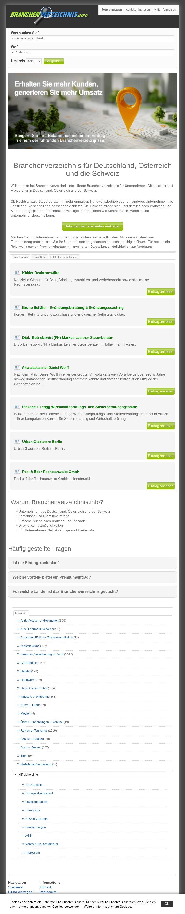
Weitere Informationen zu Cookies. (108, 906)
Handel (25, 671)
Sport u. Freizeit (31, 747)
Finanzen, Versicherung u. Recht (42, 654)
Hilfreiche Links (28, 774)
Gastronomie (29, 663)
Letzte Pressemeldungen (64, 257)
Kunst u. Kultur (30, 705)
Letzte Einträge (20, 257)
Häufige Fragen (35, 827)
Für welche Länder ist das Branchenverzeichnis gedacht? (65, 591)
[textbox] (92, 38)
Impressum (145, 9)
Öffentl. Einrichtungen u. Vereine (42, 722)
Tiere (24, 756)
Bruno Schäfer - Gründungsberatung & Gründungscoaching (73, 307)
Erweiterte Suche (36, 802)
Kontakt (131, 9)
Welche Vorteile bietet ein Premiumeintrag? (52, 577)
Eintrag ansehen (160, 292)
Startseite (15, 887)
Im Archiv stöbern (36, 818)
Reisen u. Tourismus (34, 730)
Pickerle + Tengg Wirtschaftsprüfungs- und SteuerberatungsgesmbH (80, 407)
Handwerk (27, 680)
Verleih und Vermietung (36, 764)
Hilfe (157, 9)
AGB (28, 835)
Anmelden (169, 9)
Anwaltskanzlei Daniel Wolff (45, 367)
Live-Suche (32, 810)
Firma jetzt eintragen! (39, 793)
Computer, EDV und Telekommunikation (47, 637)
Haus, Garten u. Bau (34, 688)
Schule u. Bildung (32, 739)
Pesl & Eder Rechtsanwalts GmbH (50, 472)
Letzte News (39, 257)
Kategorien (21, 613)
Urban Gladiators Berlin (42, 442)
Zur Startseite (34, 785)
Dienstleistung (30, 646)
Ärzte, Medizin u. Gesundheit (39, 620)
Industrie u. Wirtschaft (35, 696)
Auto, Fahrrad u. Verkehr (37, 629)
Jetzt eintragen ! (112, 9)
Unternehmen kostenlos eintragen (93, 226)
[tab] (92, 774)
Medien (26, 713)
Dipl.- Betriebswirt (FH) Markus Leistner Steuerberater (67, 337)
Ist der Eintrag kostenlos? (36, 563)
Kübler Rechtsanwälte (40, 273)
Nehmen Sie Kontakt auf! (41, 844)
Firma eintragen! (20, 892)
